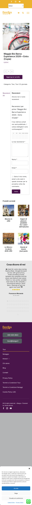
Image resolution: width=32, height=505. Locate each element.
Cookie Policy (11, 502)
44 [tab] (20, 311)
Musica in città (8, 220)
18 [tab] (17, 304)
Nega (16, 493)
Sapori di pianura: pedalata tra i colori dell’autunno (24, 223)
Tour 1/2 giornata (21, 84)
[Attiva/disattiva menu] (28, 13)
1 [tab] (7, 301)
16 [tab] (13, 304)
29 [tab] (15, 308)
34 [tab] (24, 308)
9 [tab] (22, 301)
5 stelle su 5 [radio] (27, 136)
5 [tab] (15, 301)
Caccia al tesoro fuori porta (23, 249)
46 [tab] (24, 311)
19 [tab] (18, 304)
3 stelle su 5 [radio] (20, 136)
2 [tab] (9, 301)
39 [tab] (11, 311)
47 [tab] (26, 311)
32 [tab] (20, 308)
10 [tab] (24, 301)
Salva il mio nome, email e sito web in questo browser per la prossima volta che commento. (19, 181)
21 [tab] (22, 304)
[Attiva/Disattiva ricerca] (23, 13)
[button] (29, 468)
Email (14, 168)
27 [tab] (11, 308)
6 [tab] (17, 301)
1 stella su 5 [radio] (14, 136)
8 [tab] (20, 301)
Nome (14, 159)
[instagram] (7, 408)
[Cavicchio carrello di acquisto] (18, 13)
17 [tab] (15, 304)
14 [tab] (9, 304)
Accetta (16, 488)
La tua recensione (18, 142)
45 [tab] (22, 311)
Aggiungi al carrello (13, 77)
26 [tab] (9, 308)
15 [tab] (11, 304)
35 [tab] (26, 308)
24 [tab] (28, 304)
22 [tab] (24, 304)
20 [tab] (20, 304)
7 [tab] (18, 301)
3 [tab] (11, 301)
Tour (12, 84)
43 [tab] (18, 311)
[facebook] (3, 408)
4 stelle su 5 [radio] (23, 136)
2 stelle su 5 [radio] (17, 136)
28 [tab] (13, 308)
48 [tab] (28, 311)
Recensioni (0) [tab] (6, 94)
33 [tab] (22, 308)
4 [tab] (13, 301)
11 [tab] (26, 301)
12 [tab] (28, 301)
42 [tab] (17, 311)
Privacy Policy (19, 502)
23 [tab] (26, 304)
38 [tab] (9, 311)
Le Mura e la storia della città (8, 249)
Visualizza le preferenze (16, 498)
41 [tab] (15, 311)
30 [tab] (17, 308)
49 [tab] (17, 314)
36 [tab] (28, 308)
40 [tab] (13, 311)
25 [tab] (7, 308)
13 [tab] (7, 304)
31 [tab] (18, 308)
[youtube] (11, 408)
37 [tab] (7, 311)
